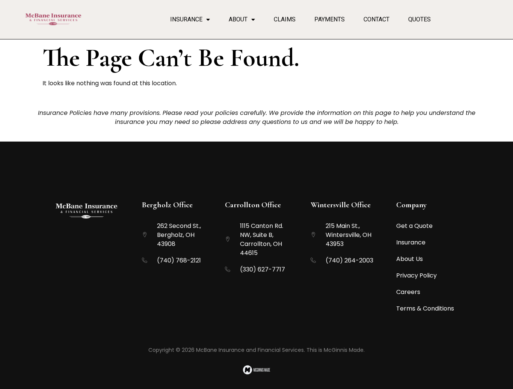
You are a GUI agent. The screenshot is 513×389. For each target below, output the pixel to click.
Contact (376, 19)
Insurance (186, 19)
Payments (329, 19)
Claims (285, 19)
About (238, 19)
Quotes (419, 19)
